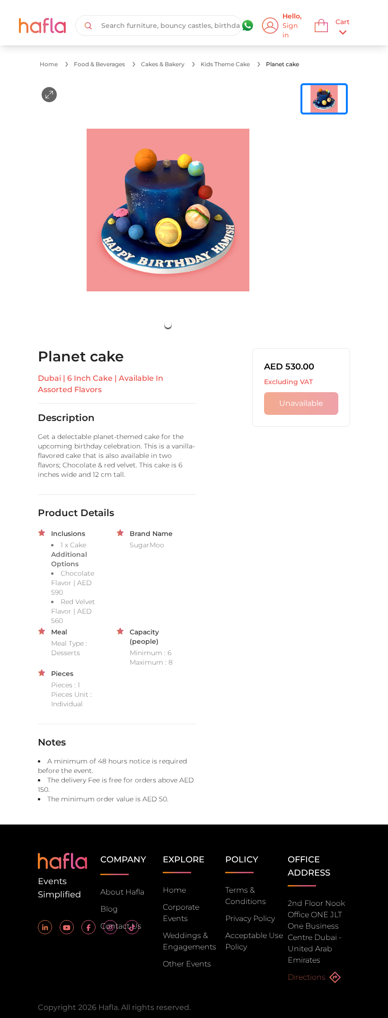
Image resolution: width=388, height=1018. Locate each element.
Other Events (187, 963)
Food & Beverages (99, 64)
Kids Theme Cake (225, 64)
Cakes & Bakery (163, 64)
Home (49, 64)
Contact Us (120, 925)
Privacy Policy (250, 918)
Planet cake (282, 64)
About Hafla (122, 891)
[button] (168, 210)
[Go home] (62, 860)
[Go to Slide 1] (168, 324)
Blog (109, 908)
